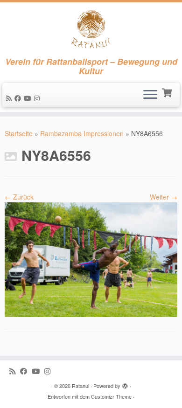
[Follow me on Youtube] (29, 98)
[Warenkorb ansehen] (168, 91)
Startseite (19, 133)
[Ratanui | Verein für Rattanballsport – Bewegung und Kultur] (91, 29)
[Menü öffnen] (150, 95)
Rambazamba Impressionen (82, 133)
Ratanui (80, 385)
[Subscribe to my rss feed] (10, 98)
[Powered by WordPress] (125, 383)
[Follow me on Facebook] (19, 98)
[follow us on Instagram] (38, 98)
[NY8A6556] (91, 258)
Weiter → (163, 196)
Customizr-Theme (111, 396)
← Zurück (19, 196)
